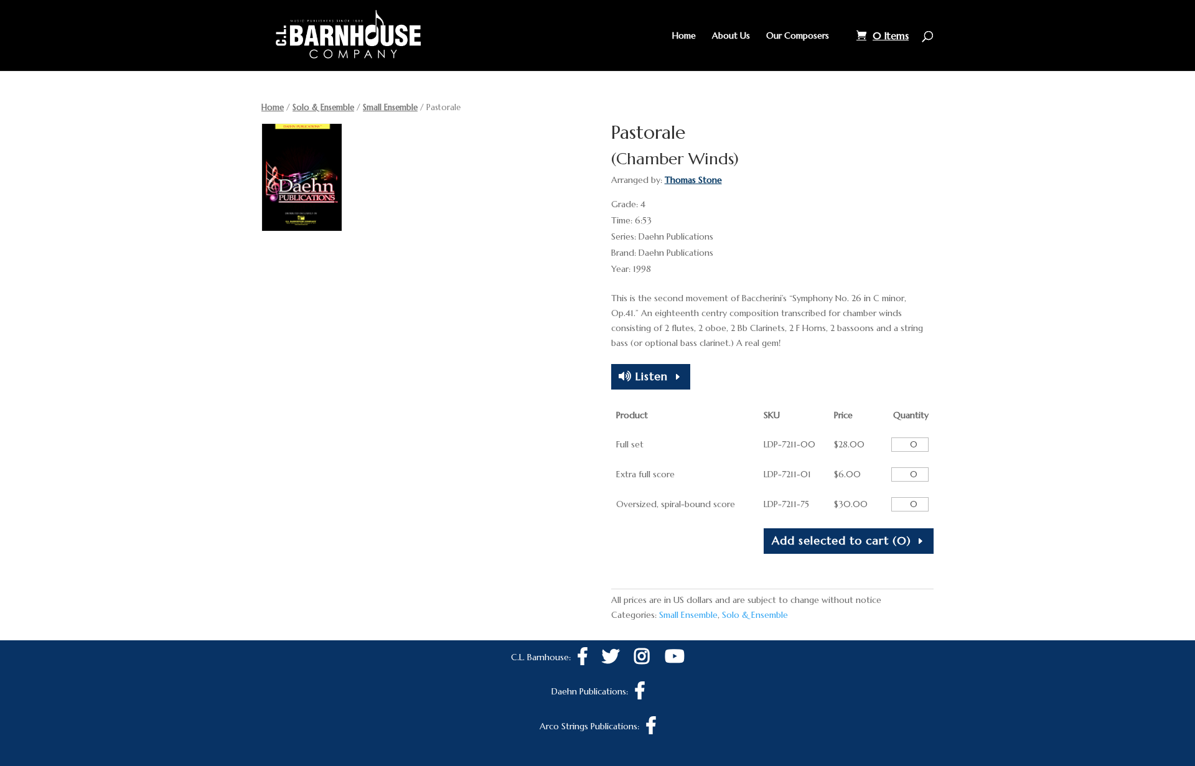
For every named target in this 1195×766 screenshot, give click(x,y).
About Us (731, 36)
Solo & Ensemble (323, 107)
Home (684, 36)
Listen (650, 376)
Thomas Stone (693, 179)
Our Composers (797, 36)
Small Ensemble (390, 107)
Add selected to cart (841, 540)
